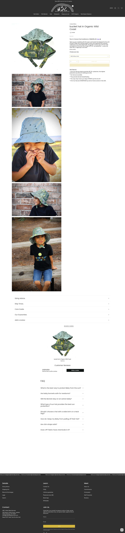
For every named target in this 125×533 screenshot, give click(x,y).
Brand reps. (46, 498)
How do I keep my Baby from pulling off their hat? (60, 419)
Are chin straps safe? (49, 424)
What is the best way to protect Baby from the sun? (61, 388)
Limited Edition (73, 24)
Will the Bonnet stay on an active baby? (56, 399)
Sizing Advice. (20, 298)
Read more (73, 49)
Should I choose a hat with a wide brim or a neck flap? (60, 412)
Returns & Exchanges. (7, 492)
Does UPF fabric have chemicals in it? (55, 430)
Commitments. (88, 489)
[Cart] (121, 8)
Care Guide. (19, 309)
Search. (4, 498)
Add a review (20, 320)
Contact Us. (46, 486)
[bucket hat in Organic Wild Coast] (62, 344)
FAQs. (44, 489)
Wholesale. (46, 500)
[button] (118, 8)
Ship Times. (19, 304)
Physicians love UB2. (48, 495)
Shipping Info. (5, 489)
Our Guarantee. (21, 315)
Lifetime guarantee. (48, 492)
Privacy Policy (67, 529)
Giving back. (87, 492)
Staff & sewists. (88, 495)
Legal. (3, 495)
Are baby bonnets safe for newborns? (55, 393)
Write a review (75, 370)
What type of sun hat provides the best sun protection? (58, 405)
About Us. (86, 486)
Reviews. (86, 498)
